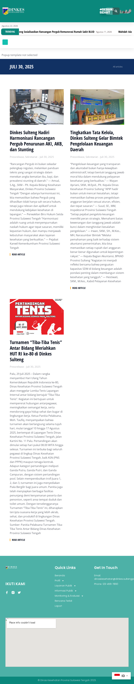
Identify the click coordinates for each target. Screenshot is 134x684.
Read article (18, 254)
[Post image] (37, 107)
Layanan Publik (63, 585)
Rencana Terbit (63, 600)
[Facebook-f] (6, 592)
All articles (118, 66)
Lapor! (58, 606)
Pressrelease (17, 156)
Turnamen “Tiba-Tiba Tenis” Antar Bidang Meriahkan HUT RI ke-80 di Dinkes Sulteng (36, 350)
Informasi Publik (64, 590)
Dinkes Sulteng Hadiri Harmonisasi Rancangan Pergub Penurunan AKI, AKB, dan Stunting (36, 141)
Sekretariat (31, 156)
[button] (5, 42)
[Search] (116, 11)
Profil (57, 580)
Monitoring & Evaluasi (67, 595)
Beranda (60, 575)
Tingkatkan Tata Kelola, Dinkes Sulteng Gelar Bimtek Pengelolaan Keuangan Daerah (96, 141)
